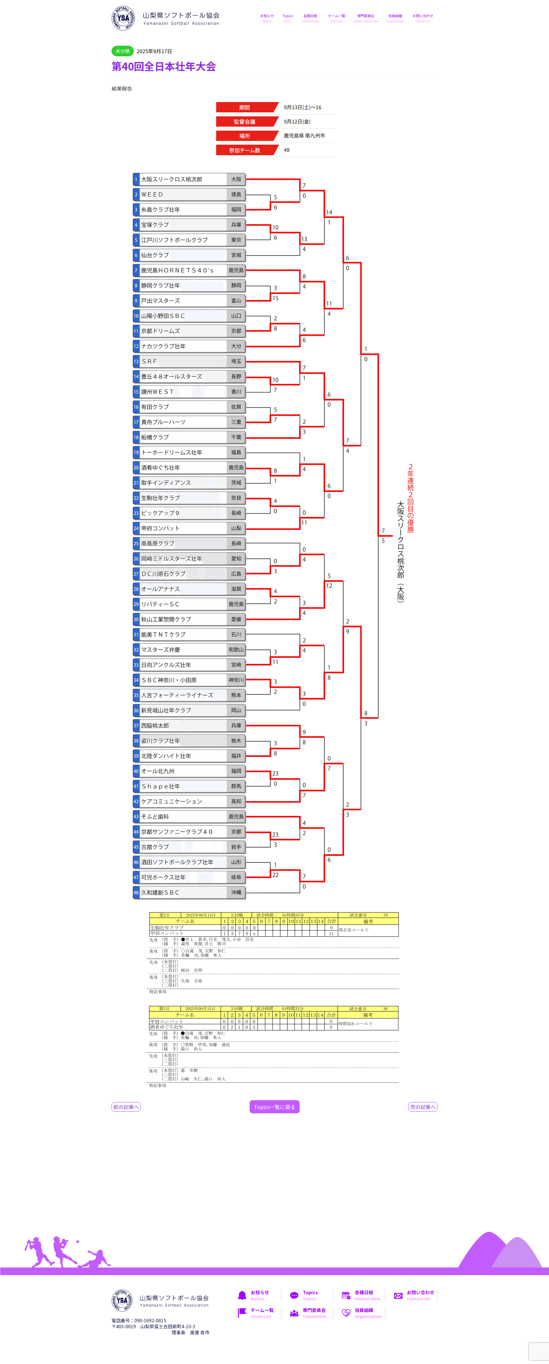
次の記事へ (423, 1106)
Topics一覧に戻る (274, 1106)
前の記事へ (126, 1106)
